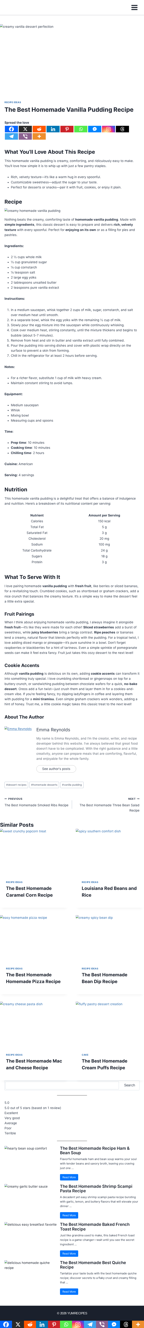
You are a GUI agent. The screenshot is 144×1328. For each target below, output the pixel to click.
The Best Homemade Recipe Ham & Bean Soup (95, 1150)
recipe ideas (12, 102)
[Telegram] (11, 136)
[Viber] (25, 136)
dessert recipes (16, 784)
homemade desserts (44, 784)
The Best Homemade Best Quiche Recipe (93, 1264)
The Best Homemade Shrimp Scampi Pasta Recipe (96, 1188)
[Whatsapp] (80, 129)
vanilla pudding (72, 784)
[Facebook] (11, 129)
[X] (25, 129)
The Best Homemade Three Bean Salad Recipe (110, 804)
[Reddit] (39, 129)
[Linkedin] (53, 129)
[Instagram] (108, 129)
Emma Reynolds (53, 729)
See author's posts (56, 769)
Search (129, 1085)
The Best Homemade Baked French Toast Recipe (95, 1226)
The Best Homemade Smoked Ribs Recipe (36, 802)
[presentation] (34, 851)
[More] (39, 136)
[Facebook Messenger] (94, 129)
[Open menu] (134, 7)
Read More (69, 1177)
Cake (85, 1054)
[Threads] (122, 129)
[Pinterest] (67, 129)
